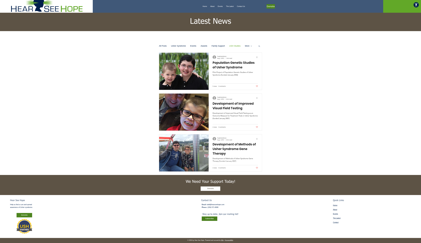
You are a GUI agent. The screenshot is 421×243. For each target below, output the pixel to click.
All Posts (163, 46)
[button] (259, 46)
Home (335, 205)
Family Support (218, 46)
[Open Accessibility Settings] (416, 4)
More (247, 46)
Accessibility (229, 240)
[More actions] (257, 57)
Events (193, 46)
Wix (222, 240)
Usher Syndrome (178, 46)
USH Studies (235, 46)
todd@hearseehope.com (215, 204)
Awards (204, 46)
